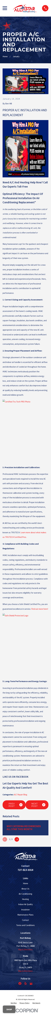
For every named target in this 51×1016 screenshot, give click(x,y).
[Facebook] (19, 983)
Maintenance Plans (25, 914)
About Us (25, 888)
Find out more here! (39, 609)
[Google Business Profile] (31, 983)
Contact (25, 920)
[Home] (25, 8)
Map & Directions (25, 949)
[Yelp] (25, 983)
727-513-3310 (25, 869)
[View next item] (17, 839)
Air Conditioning (25, 894)
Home (25, 883)
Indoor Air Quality (25, 904)
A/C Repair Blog (20, 794)
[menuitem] (14, 1002)
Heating (25, 899)
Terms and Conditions (25, 925)
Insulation (25, 909)
